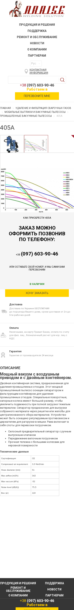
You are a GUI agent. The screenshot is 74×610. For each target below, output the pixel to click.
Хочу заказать (37, 293)
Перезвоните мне (37, 96)
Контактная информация (39, 71)
